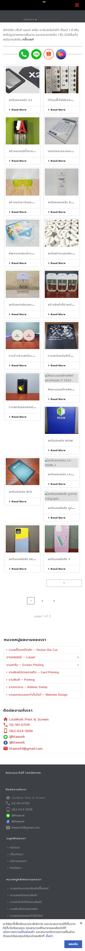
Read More (19, 110)
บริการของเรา (18, 861)
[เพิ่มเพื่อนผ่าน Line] (36, 54)
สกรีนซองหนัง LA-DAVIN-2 (66, 474)
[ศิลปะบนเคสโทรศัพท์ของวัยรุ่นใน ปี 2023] (61, 378)
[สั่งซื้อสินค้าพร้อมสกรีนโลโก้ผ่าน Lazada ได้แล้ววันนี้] (61, 54)
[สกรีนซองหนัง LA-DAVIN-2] (61, 463)
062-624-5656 (21, 731)
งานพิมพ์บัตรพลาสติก (24, 909)
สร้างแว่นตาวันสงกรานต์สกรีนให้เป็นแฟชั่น (36, 202)
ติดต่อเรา (15, 868)
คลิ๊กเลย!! (28, 39)
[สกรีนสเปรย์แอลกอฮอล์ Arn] (22, 284)
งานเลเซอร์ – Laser (20, 657)
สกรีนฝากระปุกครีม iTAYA (64, 253)
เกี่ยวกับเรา (16, 854)
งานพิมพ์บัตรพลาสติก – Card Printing (34, 672)
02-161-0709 (19, 725)
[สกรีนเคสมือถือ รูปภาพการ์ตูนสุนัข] (61, 496)
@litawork (17, 737)
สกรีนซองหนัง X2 (20, 100)
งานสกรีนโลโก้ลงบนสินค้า (26, 902)
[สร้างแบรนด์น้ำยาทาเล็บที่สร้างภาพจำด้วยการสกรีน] (22, 130)
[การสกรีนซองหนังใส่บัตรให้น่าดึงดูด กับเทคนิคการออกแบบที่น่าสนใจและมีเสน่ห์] (22, 386)
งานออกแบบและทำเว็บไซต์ (26, 916)
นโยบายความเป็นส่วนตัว (19, 932)
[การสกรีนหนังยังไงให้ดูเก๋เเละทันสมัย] (61, 335)
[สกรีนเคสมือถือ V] (61, 538)
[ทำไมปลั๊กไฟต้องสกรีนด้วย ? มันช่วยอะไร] (61, 79)
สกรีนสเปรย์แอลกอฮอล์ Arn (27, 305)
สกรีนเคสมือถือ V (59, 559)
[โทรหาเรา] (24, 54)
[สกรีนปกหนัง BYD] (22, 471)
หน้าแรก (29, 19)
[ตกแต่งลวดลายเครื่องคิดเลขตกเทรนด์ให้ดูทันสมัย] (61, 130)
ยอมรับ (73, 944)
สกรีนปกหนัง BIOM (60, 441)
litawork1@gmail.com (25, 748)
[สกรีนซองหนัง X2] (22, 79)
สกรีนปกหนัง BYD (20, 492)
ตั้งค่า (49, 936)
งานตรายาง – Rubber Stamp (28, 687)
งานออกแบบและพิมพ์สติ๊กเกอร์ (29, 888)
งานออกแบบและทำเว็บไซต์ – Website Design (38, 695)
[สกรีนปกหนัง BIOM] (61, 420)
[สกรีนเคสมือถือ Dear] (22, 538)
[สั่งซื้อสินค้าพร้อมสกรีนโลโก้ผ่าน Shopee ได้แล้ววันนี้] (49, 54)
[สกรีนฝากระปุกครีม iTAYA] (61, 233)
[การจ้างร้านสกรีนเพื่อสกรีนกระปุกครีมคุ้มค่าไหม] (22, 335)
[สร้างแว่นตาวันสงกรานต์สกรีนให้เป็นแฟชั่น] (22, 182)
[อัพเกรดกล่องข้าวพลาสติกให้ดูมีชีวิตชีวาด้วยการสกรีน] (22, 233)
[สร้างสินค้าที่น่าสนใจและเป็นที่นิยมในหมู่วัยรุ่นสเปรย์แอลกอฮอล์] (61, 284)
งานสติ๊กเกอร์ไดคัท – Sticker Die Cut (33, 650)
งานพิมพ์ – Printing (22, 680)
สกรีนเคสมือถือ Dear (23, 559)
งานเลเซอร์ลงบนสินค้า (24, 895)
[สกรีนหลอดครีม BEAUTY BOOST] (61, 182)
